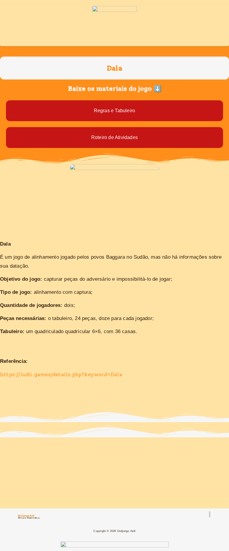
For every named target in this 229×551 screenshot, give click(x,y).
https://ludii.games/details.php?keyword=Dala (61, 374)
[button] (114, 61)
